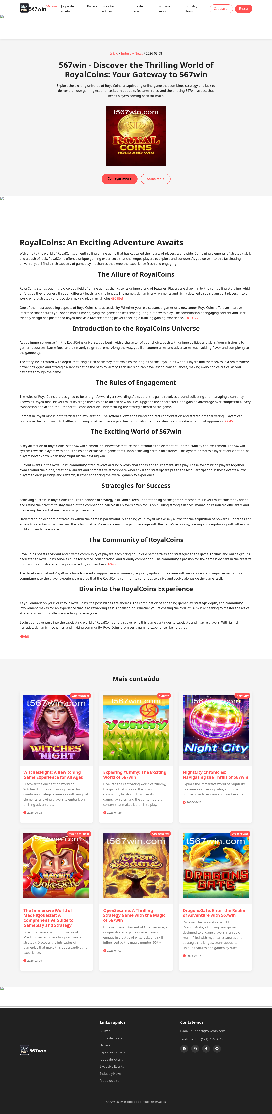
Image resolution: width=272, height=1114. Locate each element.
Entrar (244, 8)
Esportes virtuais (108, 9)
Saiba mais (155, 179)
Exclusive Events (163, 9)
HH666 (25, 636)
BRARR (112, 564)
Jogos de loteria (136, 9)
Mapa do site (109, 1080)
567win (51, 6)
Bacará (92, 6)
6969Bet (117, 298)
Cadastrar (221, 8)
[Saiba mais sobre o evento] (136, 33)
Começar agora (120, 178)
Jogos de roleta (67, 9)
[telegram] (217, 1049)
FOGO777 (191, 318)
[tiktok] (206, 1049)
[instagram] (195, 1049)
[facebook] (184, 1049)
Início (114, 53)
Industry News (190, 9)
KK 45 (228, 421)
